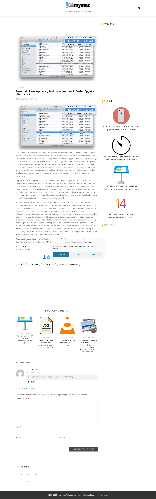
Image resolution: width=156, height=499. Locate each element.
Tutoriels (27, 333)
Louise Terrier (24, 99)
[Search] (139, 8)
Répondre (30, 382)
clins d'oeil (21, 264)
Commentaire (22, 399)
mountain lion (73, 264)
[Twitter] (48, 257)
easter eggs (34, 264)
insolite (61, 264)
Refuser (78, 254)
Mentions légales (24, 478)
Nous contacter (24, 482)
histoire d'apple (48, 264)
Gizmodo (26, 246)
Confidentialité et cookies (27, 474)
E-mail (19, 437)
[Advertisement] (56, 28)
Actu (18, 88)
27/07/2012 (33, 99)
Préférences (95, 254)
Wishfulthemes (102, 495)
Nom (18, 427)
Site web (61, 437)
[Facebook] (44, 257)
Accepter (61, 254)
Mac (22, 88)
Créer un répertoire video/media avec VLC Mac (67, 342)
